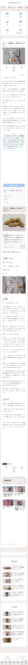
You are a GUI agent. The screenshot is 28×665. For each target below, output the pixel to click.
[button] (25, 370)
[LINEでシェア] (23, 461)
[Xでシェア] (5, 457)
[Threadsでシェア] (11, 461)
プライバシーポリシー (21, 658)
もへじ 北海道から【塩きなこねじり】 (13, 191)
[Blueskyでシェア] (17, 457)
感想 (6, 198)
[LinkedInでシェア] (14, 464)
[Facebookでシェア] (5, 461)
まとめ (6, 201)
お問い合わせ (7, 658)
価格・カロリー (8, 196)
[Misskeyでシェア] (23, 457)
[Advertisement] (14, 166)
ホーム (7, 656)
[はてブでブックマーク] (17, 461)
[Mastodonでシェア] (11, 457)
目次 (13, 185)
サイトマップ (21, 656)
